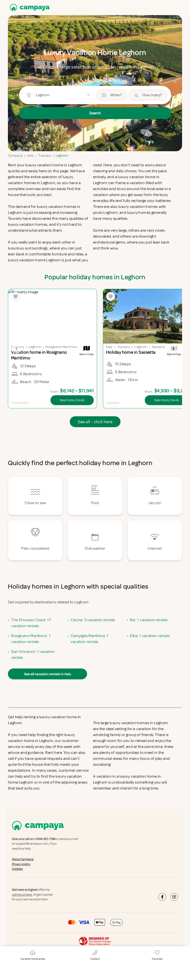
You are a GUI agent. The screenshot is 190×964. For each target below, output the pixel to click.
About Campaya (23, 859)
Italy (30, 155)
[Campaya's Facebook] (162, 897)
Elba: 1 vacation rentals (150, 635)
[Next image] (173, 349)
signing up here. (22, 895)
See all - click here (95, 421)
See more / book (72, 400)
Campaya (15, 155)
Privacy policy (21, 864)
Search (95, 113)
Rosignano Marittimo (61, 347)
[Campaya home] (28, 7)
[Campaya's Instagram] (174, 897)
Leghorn (62, 155)
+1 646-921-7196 (44, 839)
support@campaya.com (32, 844)
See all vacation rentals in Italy (47, 673)
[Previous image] (17, 349)
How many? (152, 95)
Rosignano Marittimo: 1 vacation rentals (30, 638)
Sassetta (158, 347)
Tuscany (44, 155)
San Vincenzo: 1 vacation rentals (33, 654)
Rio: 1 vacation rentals (148, 620)
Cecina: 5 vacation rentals (93, 620)
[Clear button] (89, 95)
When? (116, 95)
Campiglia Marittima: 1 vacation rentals (89, 638)
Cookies (17, 869)
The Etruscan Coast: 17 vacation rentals (31, 623)
